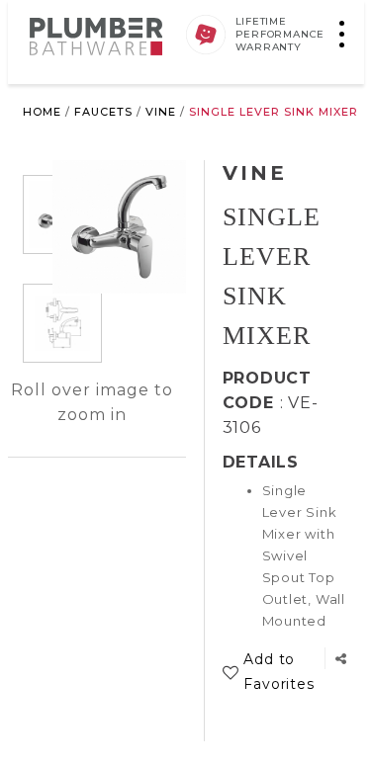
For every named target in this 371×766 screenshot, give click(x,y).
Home (42, 112)
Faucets (103, 112)
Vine (160, 112)
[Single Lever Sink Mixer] (62, 323)
